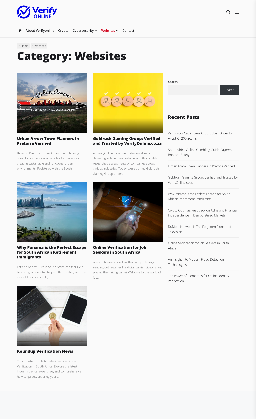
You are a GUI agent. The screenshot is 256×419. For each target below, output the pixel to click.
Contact (128, 30)
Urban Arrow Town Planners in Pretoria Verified (48, 141)
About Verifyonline (40, 30)
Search (173, 82)
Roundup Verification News (45, 351)
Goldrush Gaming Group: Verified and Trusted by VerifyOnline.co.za (127, 141)
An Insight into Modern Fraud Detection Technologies (196, 262)
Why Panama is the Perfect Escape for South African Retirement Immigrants (51, 252)
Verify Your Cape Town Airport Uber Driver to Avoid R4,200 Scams (200, 136)
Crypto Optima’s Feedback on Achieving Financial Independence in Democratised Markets (202, 213)
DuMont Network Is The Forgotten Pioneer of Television (199, 229)
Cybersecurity (83, 30)
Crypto (63, 30)
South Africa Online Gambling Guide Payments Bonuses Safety (201, 152)
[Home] (20, 30)
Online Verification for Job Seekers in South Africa (119, 250)
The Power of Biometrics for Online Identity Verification (198, 278)
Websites (108, 30)
